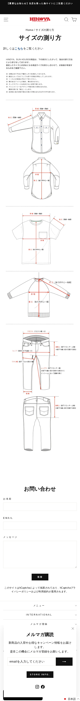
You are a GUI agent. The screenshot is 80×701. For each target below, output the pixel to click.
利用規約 (44, 591)
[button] (71, 699)
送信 (40, 577)
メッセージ (10, 537)
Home (29, 30)
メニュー (39, 605)
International (39, 614)
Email (8, 518)
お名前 (7, 499)
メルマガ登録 (39, 624)
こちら (19, 48)
